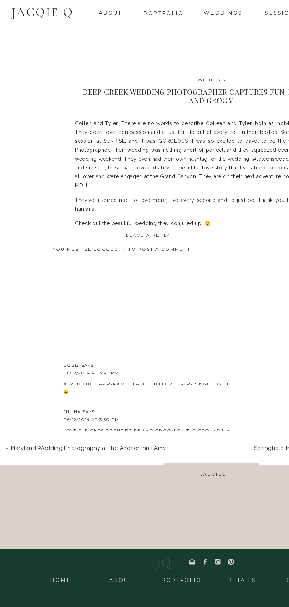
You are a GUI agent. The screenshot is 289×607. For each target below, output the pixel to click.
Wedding (212, 79)
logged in (110, 249)
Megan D (75, 574)
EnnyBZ (73, 466)
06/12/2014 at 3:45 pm (91, 373)
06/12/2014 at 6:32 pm (91, 582)
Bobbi (71, 365)
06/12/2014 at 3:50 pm (91, 419)
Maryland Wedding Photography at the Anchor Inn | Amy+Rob (95, 448)
